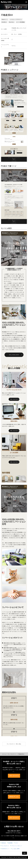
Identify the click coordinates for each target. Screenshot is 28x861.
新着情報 (10, 843)
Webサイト (5, 19)
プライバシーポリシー (16, 845)
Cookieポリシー (6, 848)
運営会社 (4, 843)
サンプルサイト (12, 754)
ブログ (16, 843)
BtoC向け (11, 22)
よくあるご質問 (15, 848)
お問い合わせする (14, 775)
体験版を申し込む (14, 796)
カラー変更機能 (20, 22)
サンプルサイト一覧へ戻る (14, 744)
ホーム (4, 754)
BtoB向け (4, 22)
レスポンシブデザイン (16, 19)
